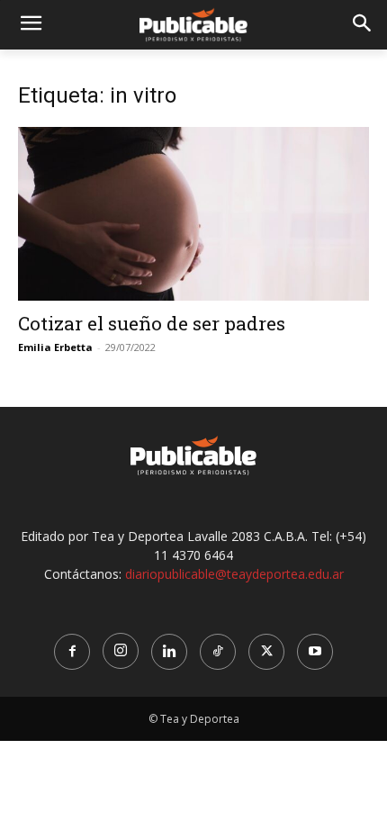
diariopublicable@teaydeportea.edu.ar (234, 573)
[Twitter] (266, 652)
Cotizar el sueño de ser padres (151, 323)
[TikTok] (218, 652)
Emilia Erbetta (55, 347)
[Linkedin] (169, 652)
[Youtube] (315, 652)
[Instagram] (121, 651)
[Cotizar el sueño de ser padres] (193, 214)
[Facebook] (72, 652)
